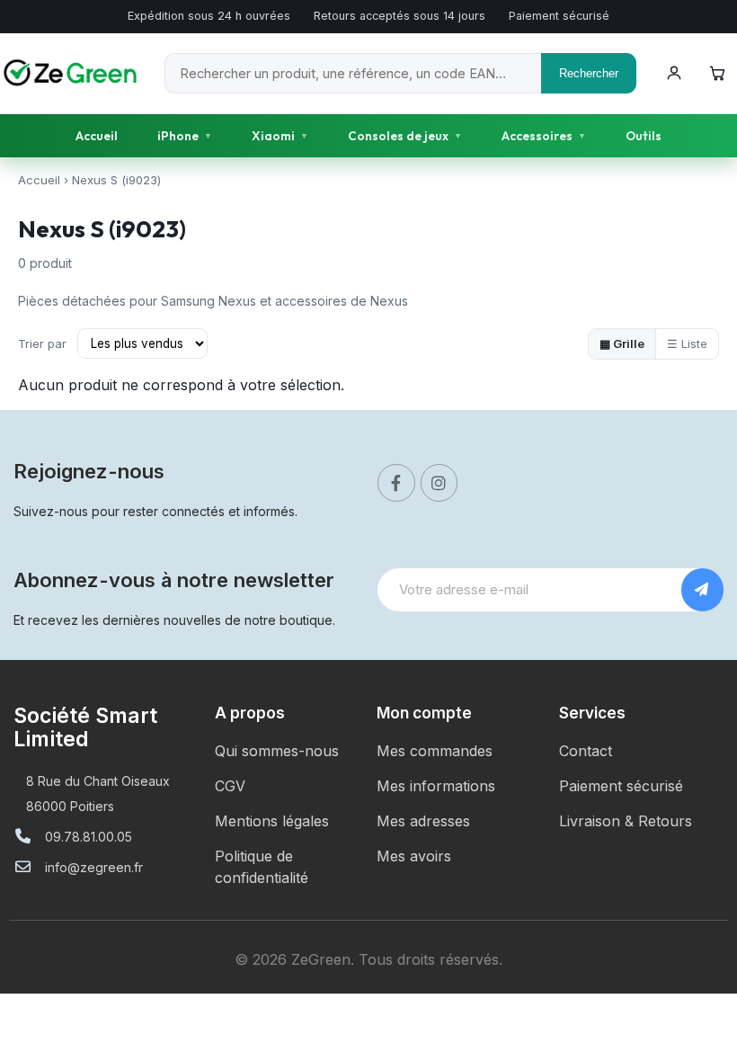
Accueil (96, 136)
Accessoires (544, 136)
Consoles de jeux (405, 136)
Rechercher (588, 73)
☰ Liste (687, 343)
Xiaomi (280, 136)
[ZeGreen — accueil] (73, 73)
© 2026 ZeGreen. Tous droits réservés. (368, 959)
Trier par (42, 343)
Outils (644, 136)
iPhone (184, 136)
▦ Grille (621, 343)
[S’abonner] (702, 589)
